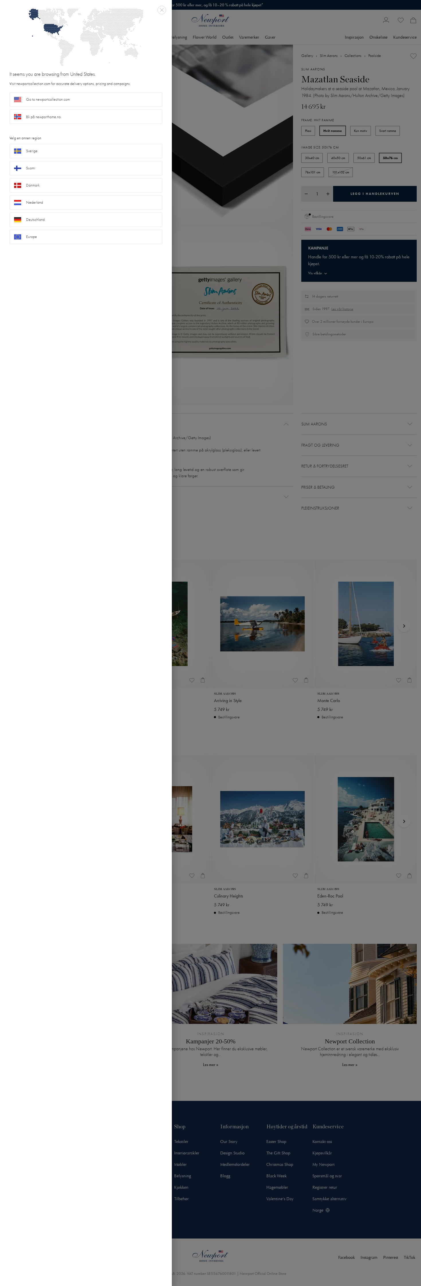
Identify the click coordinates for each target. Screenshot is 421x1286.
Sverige (32, 150)
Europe (31, 236)
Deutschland (35, 219)
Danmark (33, 185)
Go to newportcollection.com (48, 99)
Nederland (34, 202)
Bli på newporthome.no (43, 116)
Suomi (30, 168)
